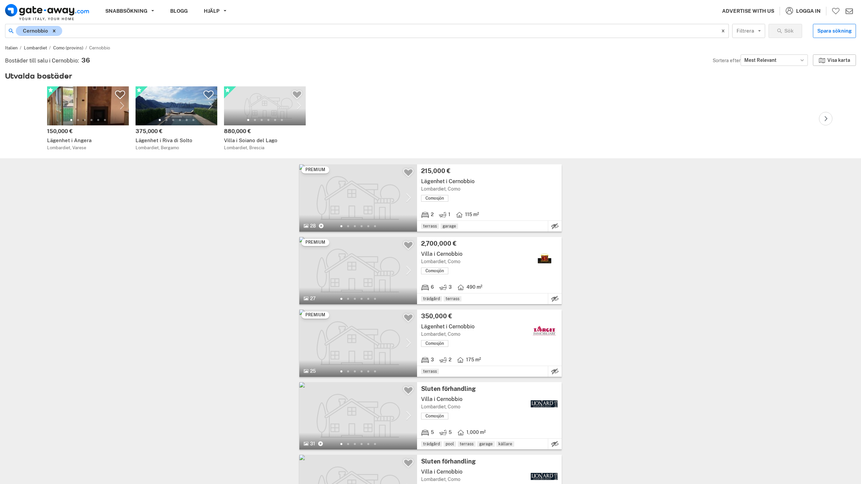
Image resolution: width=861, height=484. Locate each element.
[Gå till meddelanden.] (849, 11)
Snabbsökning (126, 11)
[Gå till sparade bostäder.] (836, 11)
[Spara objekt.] (120, 94)
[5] (98, 120)
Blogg (179, 11)
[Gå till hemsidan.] (47, 12)
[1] (71, 120)
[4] (91, 120)
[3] (84, 120)
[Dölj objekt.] (555, 226)
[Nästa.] (825, 118)
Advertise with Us (748, 11)
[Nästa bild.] (122, 105)
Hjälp (212, 11)
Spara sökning (834, 31)
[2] (78, 120)
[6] (105, 120)
